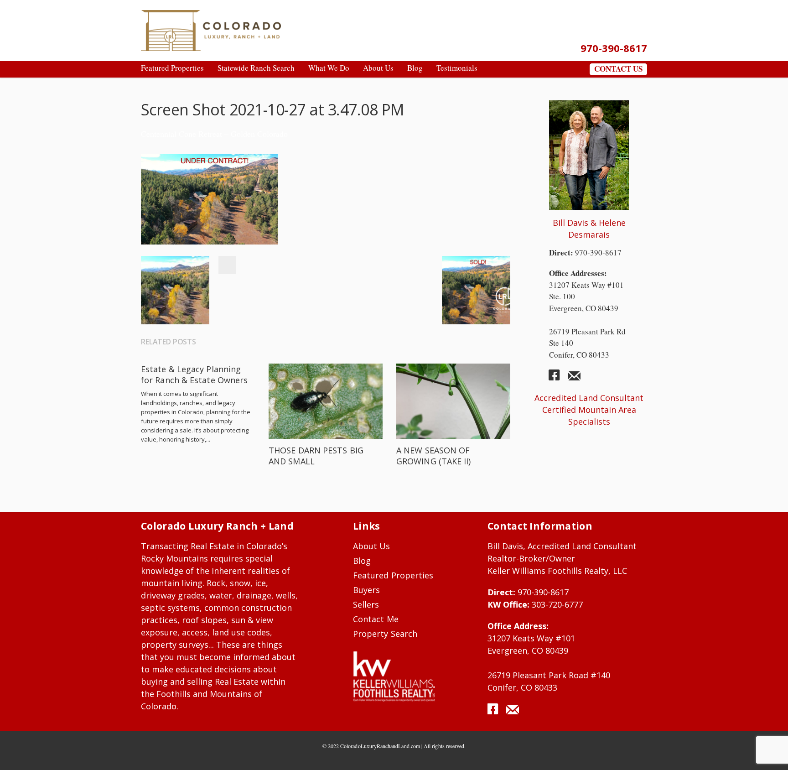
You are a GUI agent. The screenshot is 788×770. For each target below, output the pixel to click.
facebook (558, 378)
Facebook (227, 265)
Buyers (366, 589)
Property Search (385, 633)
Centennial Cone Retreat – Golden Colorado (214, 133)
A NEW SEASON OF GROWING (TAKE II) (433, 456)
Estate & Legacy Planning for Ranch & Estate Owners (194, 374)
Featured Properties (393, 575)
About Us (371, 546)
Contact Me (376, 619)
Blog (362, 560)
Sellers (366, 604)
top (770, 752)
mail (574, 378)
